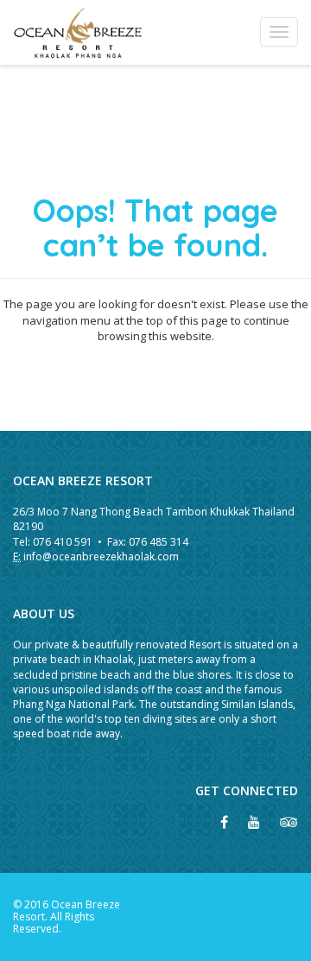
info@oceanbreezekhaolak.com (101, 556)
